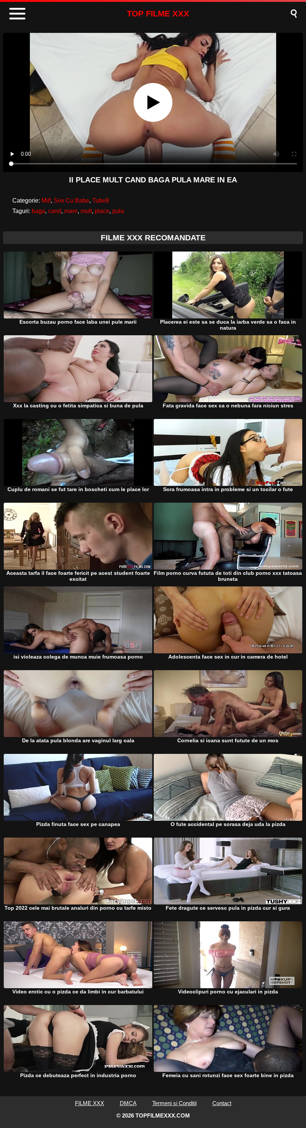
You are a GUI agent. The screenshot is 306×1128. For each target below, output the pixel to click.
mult (86, 211)
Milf (46, 200)
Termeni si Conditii (174, 1103)
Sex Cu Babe (71, 200)
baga (38, 211)
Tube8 (100, 200)
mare (71, 211)
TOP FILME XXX (158, 13)
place (102, 211)
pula (118, 211)
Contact (221, 1103)
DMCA (128, 1103)
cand (54, 211)
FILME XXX (89, 1103)
